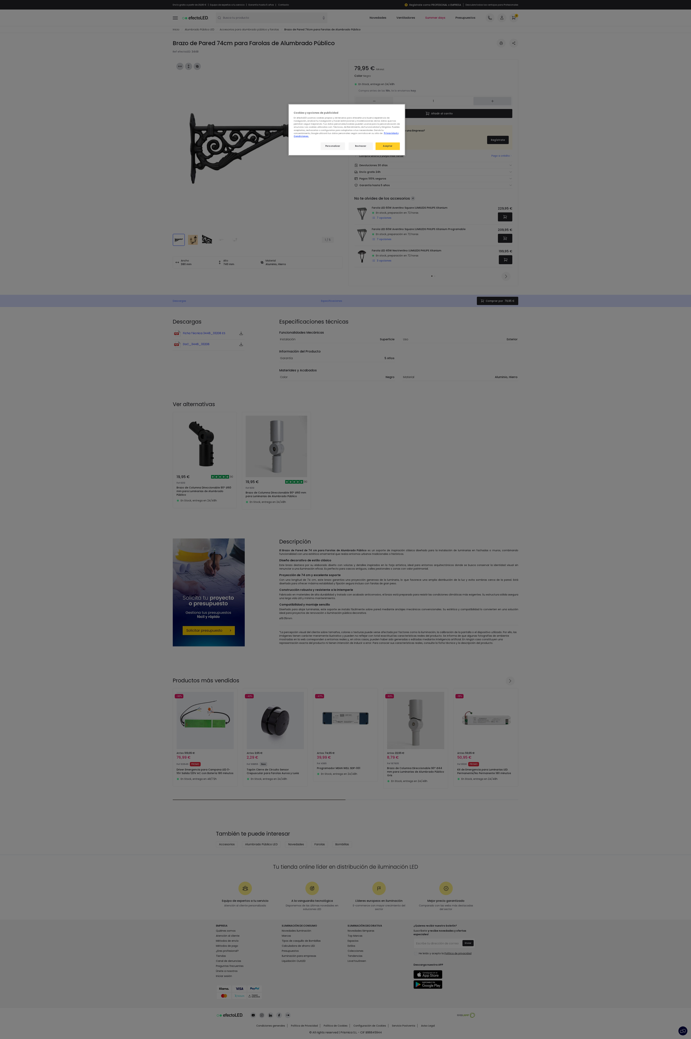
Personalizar (332, 146)
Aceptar (387, 146)
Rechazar (360, 146)
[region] (346, 130)
